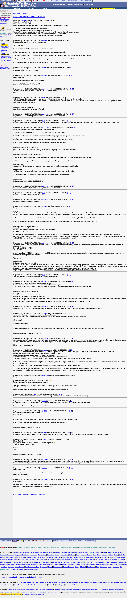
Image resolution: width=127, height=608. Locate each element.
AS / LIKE (19, 552)
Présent (64, 564)
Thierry (77, 567)
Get (68, 557)
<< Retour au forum (20, 13)
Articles (85, 552)
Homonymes (121, 557)
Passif (78, 562)
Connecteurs (50, 555)
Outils (80, 541)
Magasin (56, 559)
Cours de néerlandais (85, 582)
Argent (76, 552)
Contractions (64, 555)
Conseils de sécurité (59, 589)
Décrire (116, 555)
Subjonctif (11, 567)
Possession (122, 562)
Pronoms (18, 564)
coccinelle (45, 127)
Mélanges (121, 559)
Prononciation (26, 564)
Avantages (3, 23)
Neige (25, 562)
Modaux (97, 559)
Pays (87, 562)
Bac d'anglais (60, 585)
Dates (99, 555)
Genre (64, 557)
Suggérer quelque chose (32, 567)
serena (44, 40)
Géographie (89, 557)
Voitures (22, 569)
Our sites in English (71, 585)
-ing (14, 552)
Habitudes (97, 557)
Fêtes (59, 557)
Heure (114, 557)
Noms (36, 562)
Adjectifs (51, 552)
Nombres (30, 562)
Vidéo (13, 569)
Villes (17, 569)
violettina (45, 375)
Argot (80, 552)
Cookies (46, 592)
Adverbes (57, 552)
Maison (62, 559)
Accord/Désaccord (36, 552)
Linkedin (33, 577)
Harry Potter (104, 557)
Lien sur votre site (6, 60)
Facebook (13, 577)
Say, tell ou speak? (116, 564)
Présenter (70, 564)
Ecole (120, 555)
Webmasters (4, 58)
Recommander (5, 54)
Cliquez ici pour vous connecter (6, 14)
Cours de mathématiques (39, 582)
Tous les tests (91, 567)
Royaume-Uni (106, 564)
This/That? (83, 567)
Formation (50, 557)
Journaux (32, 559)
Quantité (76, 564)
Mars (87, 559)
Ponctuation (114, 562)
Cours (2, 8)
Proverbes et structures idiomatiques (42, 564)
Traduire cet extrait (6, 57)
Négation (48, 562)
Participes (66, 562)
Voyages (28, 569)
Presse (3, 53)
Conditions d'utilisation (46, 589)
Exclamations (9, 557)
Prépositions (57, 564)
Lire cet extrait (5, 47)
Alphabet (64, 552)
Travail (109, 567)
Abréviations (26, 552)
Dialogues (104, 555)
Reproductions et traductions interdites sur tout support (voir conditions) (87, 589)
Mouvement (108, 559)
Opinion (54, 562)
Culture (55, 541)
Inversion (21, 559)
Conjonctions (42, 555)
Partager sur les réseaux (37, 594)
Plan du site (4, 52)
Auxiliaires (96, 552)
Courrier (89, 555)
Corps (77, 555)
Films (34, 557)
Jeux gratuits (4, 67)
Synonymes (43, 567)
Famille (23, 557)
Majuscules (68, 559)
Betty (104, 552)
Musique (114, 559)
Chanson (109, 552)
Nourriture (42, 562)
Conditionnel (25, 555)
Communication (118, 552)
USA (121, 567)
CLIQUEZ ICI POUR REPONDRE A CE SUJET (29, 17)
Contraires (72, 555)
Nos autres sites (5, 68)
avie (43, 97)
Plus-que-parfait (99, 562)
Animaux (70, 552)
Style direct (4, 567)
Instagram (4, 577)
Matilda (92, 559)
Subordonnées (19, 567)
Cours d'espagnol (52, 582)
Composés (18, 555)
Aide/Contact (4, 45)
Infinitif (10, 559)
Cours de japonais (113, 582)
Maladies (82, 559)
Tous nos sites (89, 541)
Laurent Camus (11, 589)
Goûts (71, 557)
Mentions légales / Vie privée (34, 592)
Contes (57, 555)
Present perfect (10, 564)
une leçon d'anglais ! (5, 35)
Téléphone (116, 567)
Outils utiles (51, 585)
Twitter (21, 577)
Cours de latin (9, 585)
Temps (50, 567)
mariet (24, 20)
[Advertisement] (70, 517)
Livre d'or (3, 49)
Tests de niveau (57, 567)
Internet (16, 559)
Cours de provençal (19, 585)
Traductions (103, 567)
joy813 (44, 411)
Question (82, 564)
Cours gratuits (6, 541)
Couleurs (83, 555)
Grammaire (77, 557)
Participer (17, 8)
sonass (44, 281)
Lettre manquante (41, 559)
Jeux (62, 541)
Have (110, 557)
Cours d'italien (63, 582)
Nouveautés (4, 50)
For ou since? (42, 557)
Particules (72, 562)
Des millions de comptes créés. (5, 19)
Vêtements (35, 569)
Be (101, 552)
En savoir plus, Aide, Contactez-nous (27, 589)
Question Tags (90, 564)
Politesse (107, 562)
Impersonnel (3, 559)
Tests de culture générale (100, 582)
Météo (16, 562)
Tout (97, 567)
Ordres (60, 562)
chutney (45, 459)
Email (40, 577)
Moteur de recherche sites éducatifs (36, 585)
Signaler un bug (5, 56)
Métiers (11, 562)
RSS (27, 577)
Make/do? (75, 559)
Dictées (110, 555)
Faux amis (29, 557)
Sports (125, 564)
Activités (45, 552)
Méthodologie (4, 562)
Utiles (45, 8)
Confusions (33, 555)
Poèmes (2, 564)
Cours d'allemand (73, 582)
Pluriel (92, 562)
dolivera (45, 89)
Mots (102, 559)
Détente (31, 8)
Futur (55, 557)
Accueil (3, 43)
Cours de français (26, 582)
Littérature (50, 559)
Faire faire (17, 557)
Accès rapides (5, 46)
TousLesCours (71, 541)
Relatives (98, 564)
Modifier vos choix (55, 592)
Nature (21, 562)
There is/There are (68, 567)
